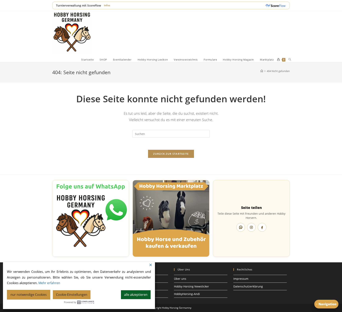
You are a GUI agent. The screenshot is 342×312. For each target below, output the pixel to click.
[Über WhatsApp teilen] (240, 227)
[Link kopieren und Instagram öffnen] (251, 227)
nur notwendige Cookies (28, 294)
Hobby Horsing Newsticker (191, 286)
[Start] (261, 71)
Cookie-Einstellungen (71, 294)
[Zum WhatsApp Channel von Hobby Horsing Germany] (90, 218)
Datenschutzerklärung (248, 286)
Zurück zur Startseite (171, 154)
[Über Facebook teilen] (262, 227)
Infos (107, 5)
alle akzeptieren (135, 294)
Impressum (240, 279)
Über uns (180, 279)
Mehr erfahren (49, 283)
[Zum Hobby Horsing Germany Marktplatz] (171, 218)
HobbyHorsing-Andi (187, 294)
